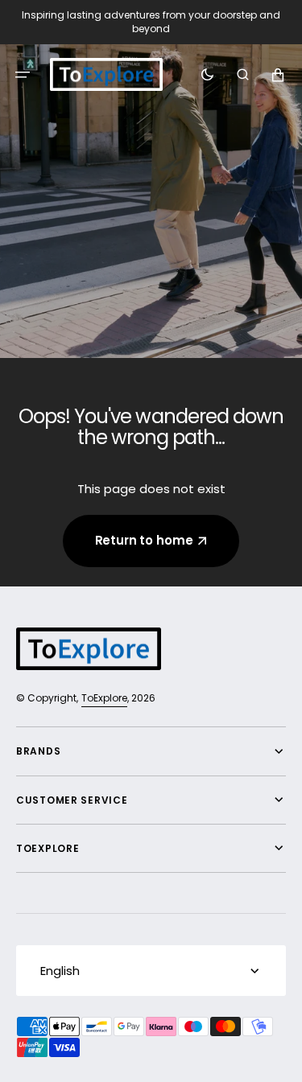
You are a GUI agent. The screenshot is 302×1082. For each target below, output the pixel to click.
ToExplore (104, 698)
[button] (22, 74)
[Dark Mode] (207, 74)
